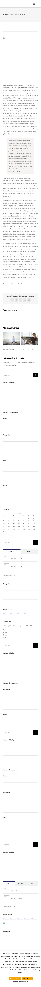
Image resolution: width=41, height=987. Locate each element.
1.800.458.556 (11, 630)
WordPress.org (8, 478)
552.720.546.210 (13, 632)
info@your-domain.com (15, 635)
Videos (6, 448)
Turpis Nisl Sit (15, 896)
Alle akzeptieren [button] (15, 979)
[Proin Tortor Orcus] (34, 919)
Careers (5, 498)
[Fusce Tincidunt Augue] (6, 565)
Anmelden (7, 464)
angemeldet (13, 363)
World (30, 284)
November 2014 (9, 423)
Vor (36, 30)
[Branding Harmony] (6, 614)
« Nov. (5, 534)
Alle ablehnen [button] (27, 979)
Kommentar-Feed (9, 474)
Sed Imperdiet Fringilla (11, 904)
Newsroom (6, 503)
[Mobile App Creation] (13, 614)
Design (6, 439)
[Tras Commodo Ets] (27, 614)
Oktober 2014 (8, 427)
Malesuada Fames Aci (11, 396)
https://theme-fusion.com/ (15, 637)
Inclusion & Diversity (9, 495)
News (26, 284)
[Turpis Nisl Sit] (6, 897)
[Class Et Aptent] (6, 924)
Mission (5, 492)
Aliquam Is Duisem (17, 888)
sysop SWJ (8, 284)
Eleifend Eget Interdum (29, 347)
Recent (29, 551)
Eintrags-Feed (8, 469)
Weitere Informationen (20, 982)
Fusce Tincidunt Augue (11, 391)
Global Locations (8, 490)
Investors (6, 500)
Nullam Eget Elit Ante (10, 347)
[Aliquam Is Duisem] (6, 889)
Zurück (31, 30)
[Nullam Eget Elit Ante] (6, 557)
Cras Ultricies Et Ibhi (10, 405)
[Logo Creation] (20, 614)
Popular (11, 551)
